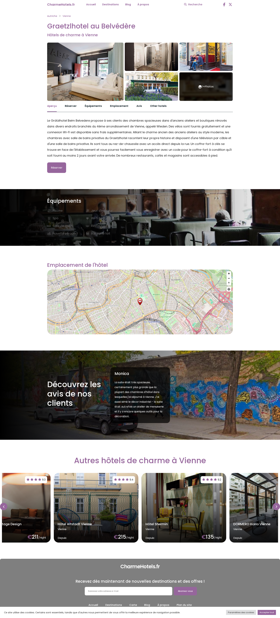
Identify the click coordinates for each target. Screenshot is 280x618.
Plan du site (184, 605)
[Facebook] (224, 4)
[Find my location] (229, 289)
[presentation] (3, 506)
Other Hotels (158, 106)
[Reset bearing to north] (229, 283)
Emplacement (119, 106)
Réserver (71, 106)
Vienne (67, 16)
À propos (143, 4)
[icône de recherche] (185, 4)
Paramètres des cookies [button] (241, 612)
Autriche (52, 16)
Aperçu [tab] (52, 106)
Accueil (91, 4)
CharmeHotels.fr (61, 4)
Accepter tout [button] (267, 612)
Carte (133, 605)
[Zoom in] (229, 273)
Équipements (93, 106)
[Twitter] (230, 4)
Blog (128, 4)
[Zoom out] (229, 278)
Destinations (110, 4)
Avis (139, 106)
